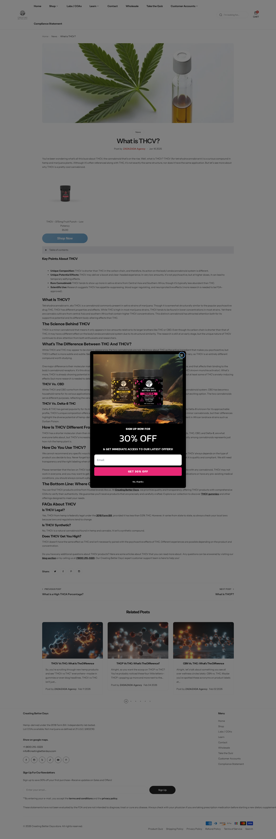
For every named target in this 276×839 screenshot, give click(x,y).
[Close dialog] (182, 355)
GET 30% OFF (138, 471)
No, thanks (138, 481)
